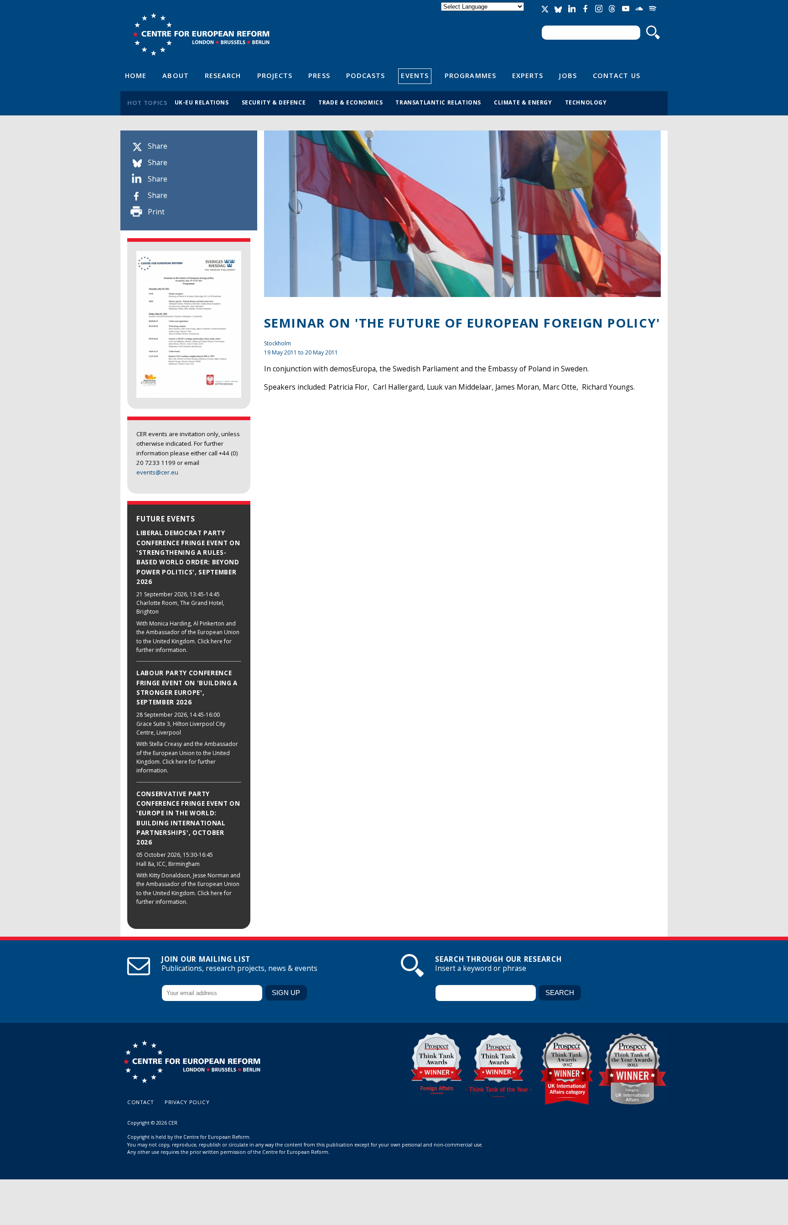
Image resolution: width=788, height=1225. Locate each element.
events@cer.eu (157, 472)
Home (135, 75)
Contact (140, 1102)
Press (319, 75)
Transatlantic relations (438, 102)
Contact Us (616, 75)
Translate (483, 14)
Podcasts (365, 75)
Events (415, 75)
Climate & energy (523, 102)
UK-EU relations (202, 102)
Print (156, 212)
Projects (275, 75)
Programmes (470, 75)
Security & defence (274, 102)
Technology (586, 102)
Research (223, 75)
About (175, 75)
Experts (528, 75)
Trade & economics (350, 102)
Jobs (567, 75)
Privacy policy (187, 1102)
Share (157, 146)
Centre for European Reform (201, 34)
